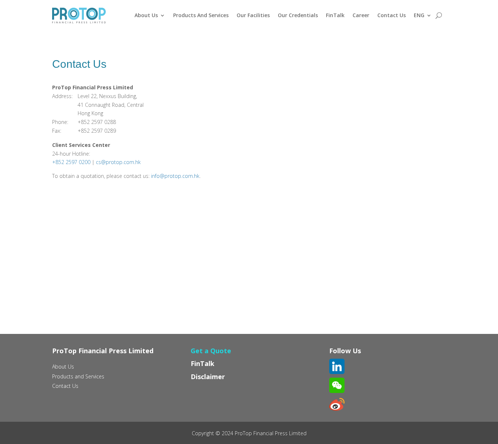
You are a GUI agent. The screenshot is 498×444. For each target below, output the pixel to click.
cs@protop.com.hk (118, 162)
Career (361, 15)
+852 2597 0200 (71, 162)
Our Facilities (253, 15)
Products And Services (201, 15)
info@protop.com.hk (175, 175)
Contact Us (391, 15)
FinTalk (335, 15)
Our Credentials (298, 15)
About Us (146, 15)
